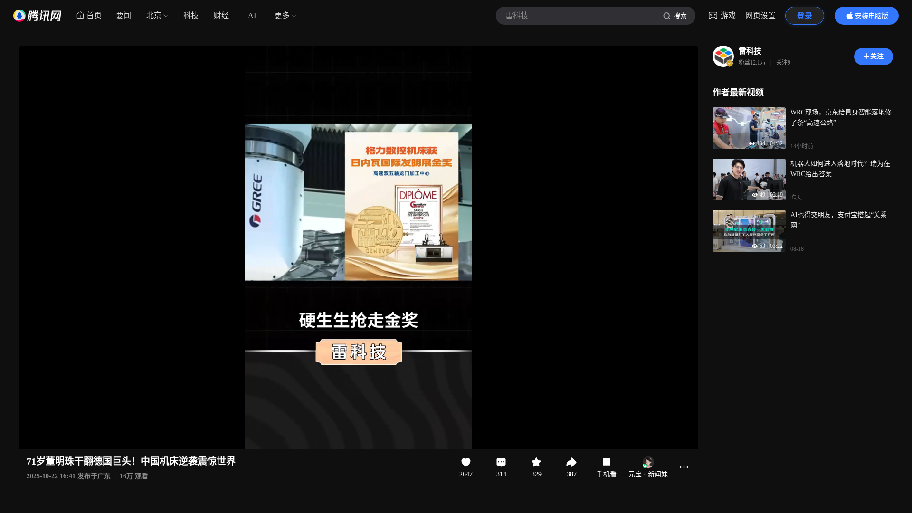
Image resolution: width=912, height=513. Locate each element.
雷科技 (750, 51)
